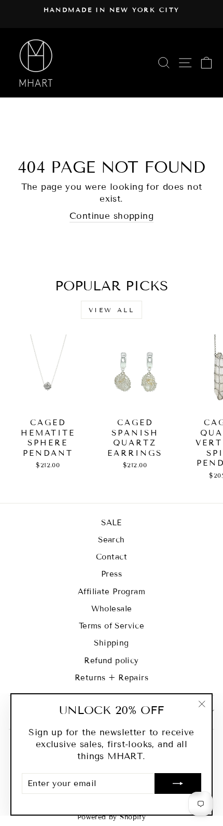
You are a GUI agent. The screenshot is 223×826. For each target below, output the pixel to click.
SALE (111, 522)
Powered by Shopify (111, 817)
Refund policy (111, 660)
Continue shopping (111, 216)
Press (111, 574)
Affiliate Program (111, 591)
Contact (111, 557)
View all (112, 310)
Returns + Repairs (111, 677)
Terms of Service (112, 626)
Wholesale (111, 608)
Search (111, 539)
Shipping (111, 643)
